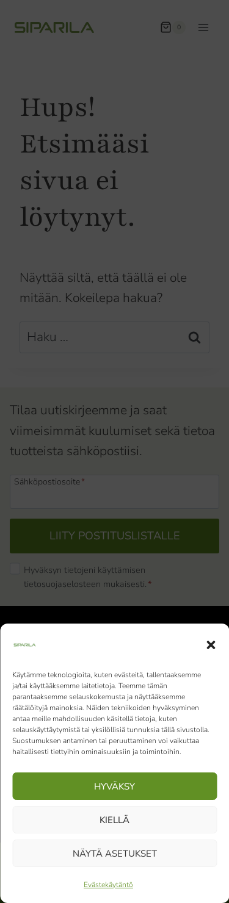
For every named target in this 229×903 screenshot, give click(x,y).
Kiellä (114, 820)
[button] (211, 645)
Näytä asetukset (115, 853)
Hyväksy (114, 786)
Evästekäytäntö (108, 885)
